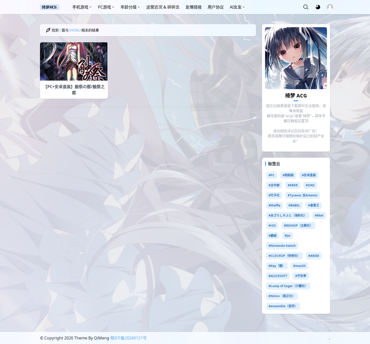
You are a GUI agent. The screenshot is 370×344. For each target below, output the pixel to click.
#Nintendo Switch (282, 246)
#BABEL (294, 205)
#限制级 (288, 175)
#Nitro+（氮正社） (282, 296)
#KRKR (293, 185)
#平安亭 (300, 276)
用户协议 (216, 7)
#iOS (272, 225)
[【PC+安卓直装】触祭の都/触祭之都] (74, 61)
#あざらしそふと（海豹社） (288, 215)
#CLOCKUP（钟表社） (284, 256)
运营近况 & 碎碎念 (162, 7)
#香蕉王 (313, 205)
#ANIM (313, 256)
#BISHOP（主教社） (298, 225)
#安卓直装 (309, 175)
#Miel (319, 215)
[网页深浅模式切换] (318, 7)
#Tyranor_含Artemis (302, 195)
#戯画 (273, 235)
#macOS (299, 266)
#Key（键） (277, 266)
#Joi (287, 235)
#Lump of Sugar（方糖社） (288, 286)
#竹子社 (274, 195)
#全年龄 (274, 185)
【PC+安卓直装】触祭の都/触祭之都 (74, 89)
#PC (272, 175)
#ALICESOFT (278, 276)
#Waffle (274, 205)
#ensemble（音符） (283, 306)
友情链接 (194, 7)
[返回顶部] (362, 321)
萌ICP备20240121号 (128, 338)
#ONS (310, 185)
